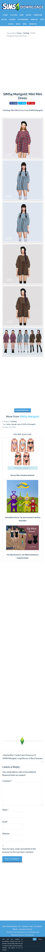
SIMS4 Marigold (29, 416)
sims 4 (19, 424)
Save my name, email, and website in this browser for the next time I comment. (19, 850)
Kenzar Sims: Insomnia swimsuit (22, 475)
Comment (7, 781)
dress (9, 424)
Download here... (22, 410)
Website (6, 833)
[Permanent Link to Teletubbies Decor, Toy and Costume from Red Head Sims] (22, 512)
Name (5, 810)
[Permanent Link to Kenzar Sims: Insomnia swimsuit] (23, 470)
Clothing (13, 421)
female (13, 424)
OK (35, 939)
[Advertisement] (22, 65)
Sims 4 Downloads (22, 6)
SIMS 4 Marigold (28, 424)
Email (5, 821)
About (40, 939)
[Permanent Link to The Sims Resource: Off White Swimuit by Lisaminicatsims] (22, 549)
